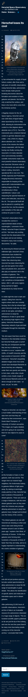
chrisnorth (6, 30)
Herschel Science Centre (13, 688)
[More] (18, 12)
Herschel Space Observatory (14, 7)
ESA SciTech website (16, 690)
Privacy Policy (12, 686)
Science (11, 12)
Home (4, 12)
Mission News (7, 643)
